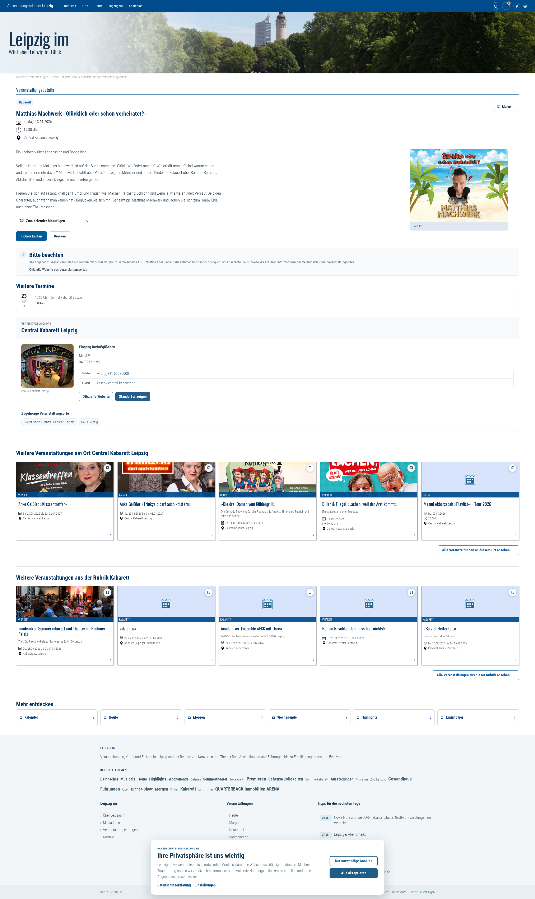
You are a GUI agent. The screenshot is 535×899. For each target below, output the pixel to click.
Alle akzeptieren (353, 873)
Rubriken (70, 6)
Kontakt (108, 837)
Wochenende (179, 779)
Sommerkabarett (316, 779)
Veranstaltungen (38, 77)
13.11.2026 (43, 122)
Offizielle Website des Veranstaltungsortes (58, 270)
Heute (98, 6)
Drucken (60, 236)
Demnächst (109, 779)
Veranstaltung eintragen (120, 830)
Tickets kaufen (31, 236)
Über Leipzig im (114, 815)
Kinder (174, 789)
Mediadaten (111, 823)
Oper (125, 789)
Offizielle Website (96, 396)
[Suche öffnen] (495, 6)
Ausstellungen (342, 779)
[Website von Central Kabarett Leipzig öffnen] (47, 366)
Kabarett (65, 77)
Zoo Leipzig (378, 779)
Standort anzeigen (133, 396)
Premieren (256, 779)
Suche (54, 77)
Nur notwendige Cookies (353, 861)
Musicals (127, 779)
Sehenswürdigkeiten (285, 779)
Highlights (116, 6)
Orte (85, 6)
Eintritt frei (205, 789)
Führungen (110, 789)
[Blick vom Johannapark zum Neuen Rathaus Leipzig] (267, 42)
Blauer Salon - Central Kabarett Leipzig (49, 422)
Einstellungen (205, 885)
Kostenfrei (236, 830)
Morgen (161, 789)
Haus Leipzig (89, 422)
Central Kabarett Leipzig (86, 77)
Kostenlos (135, 6)
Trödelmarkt (237, 779)
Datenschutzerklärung (174, 885)
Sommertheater (215, 779)
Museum (362, 779)
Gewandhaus (400, 779)
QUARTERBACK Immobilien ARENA (247, 789)
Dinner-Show (142, 789)
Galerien (196, 779)
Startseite (21, 77)
